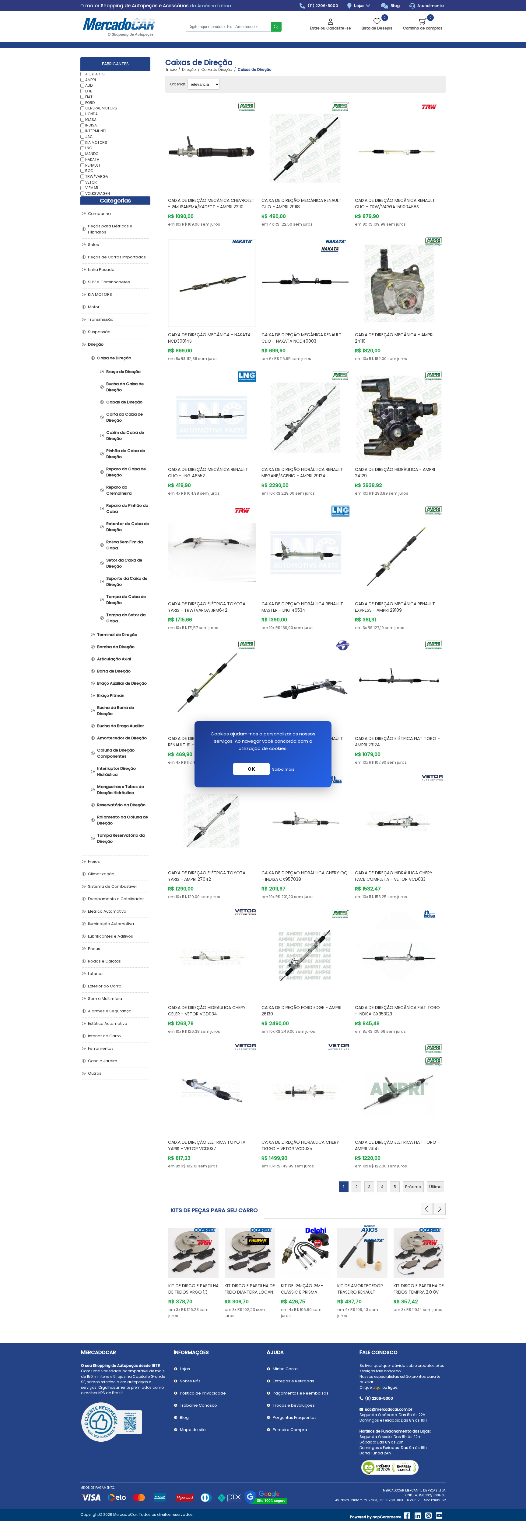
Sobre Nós (190, 1381)
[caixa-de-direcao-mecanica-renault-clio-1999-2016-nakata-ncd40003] (305, 280)
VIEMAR (91, 187)
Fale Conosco (378, 1352)
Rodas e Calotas (104, 961)
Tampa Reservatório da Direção (121, 838)
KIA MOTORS (96, 142)
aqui (377, 1387)
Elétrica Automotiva (107, 911)
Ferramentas (101, 1048)
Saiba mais (283, 769)
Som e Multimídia (105, 998)
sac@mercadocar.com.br (388, 1409)
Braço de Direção (123, 372)
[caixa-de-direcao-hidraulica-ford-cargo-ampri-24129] (399, 414)
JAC (89, 136)
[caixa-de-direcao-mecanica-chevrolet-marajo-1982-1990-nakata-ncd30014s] (212, 280)
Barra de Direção (114, 671)
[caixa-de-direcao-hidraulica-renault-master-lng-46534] (305, 549)
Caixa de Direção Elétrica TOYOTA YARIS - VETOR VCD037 (206, 1145)
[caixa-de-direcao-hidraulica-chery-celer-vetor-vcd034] (212, 953)
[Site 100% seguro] (265, 1503)
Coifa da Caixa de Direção (124, 417)
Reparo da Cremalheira (119, 490)
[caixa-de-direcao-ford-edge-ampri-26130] (305, 953)
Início (171, 69)
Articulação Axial (114, 659)
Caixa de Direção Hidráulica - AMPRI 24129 (395, 472)
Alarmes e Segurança (110, 1011)
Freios (94, 861)
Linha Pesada (101, 269)
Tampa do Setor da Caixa (126, 618)
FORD (90, 102)
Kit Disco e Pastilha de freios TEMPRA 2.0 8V (362, 1289)
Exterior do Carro (104, 986)
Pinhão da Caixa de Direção (125, 454)
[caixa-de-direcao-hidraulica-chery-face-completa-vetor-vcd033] (399, 818)
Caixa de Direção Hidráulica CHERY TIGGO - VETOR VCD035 (300, 1145)
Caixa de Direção (114, 358)
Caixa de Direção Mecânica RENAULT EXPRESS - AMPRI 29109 (395, 607)
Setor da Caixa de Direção (124, 563)
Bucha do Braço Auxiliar (120, 726)
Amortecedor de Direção (122, 738)
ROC (89, 170)
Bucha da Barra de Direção (115, 711)
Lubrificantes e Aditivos (110, 936)
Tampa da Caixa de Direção (126, 600)
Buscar (276, 27)
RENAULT (92, 165)
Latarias (95, 974)
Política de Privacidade (203, 1393)
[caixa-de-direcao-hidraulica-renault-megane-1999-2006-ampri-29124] (305, 414)
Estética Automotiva (107, 1023)
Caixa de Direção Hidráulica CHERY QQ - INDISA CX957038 (304, 876)
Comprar (219, 181)
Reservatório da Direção (121, 805)
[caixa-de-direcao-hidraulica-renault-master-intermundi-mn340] (305, 684)
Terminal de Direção (117, 635)
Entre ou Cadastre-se (330, 28)
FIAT (89, 96)
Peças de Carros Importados (117, 257)
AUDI (89, 85)
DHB (89, 91)
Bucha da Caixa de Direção (125, 387)
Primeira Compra (290, 1430)
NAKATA (92, 159)
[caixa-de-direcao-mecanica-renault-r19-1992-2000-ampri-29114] (212, 684)
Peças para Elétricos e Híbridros (110, 229)
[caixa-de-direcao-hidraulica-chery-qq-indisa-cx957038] (305, 818)
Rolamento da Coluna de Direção (122, 820)
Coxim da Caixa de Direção (125, 435)
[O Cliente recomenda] (123, 1423)
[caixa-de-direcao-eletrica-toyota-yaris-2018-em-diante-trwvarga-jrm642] (212, 549)
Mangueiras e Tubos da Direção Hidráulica (120, 790)
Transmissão (101, 319)
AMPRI (90, 79)
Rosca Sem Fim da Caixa (124, 545)
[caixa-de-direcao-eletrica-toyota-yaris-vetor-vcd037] (212, 1087)
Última (435, 1187)
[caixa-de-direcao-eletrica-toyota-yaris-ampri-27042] (212, 818)
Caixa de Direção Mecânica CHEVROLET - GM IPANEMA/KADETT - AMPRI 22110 (211, 203)
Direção (95, 344)
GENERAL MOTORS (101, 108)
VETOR (91, 182)
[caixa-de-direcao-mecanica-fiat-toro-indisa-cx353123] (399, 953)
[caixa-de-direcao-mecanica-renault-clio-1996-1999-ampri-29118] (305, 145)
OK (251, 769)
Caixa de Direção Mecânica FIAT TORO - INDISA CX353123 (397, 1010)
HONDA (91, 113)
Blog (395, 6)
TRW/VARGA (96, 176)
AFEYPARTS (95, 74)
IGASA (90, 119)
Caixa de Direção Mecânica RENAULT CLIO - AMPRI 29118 (301, 203)
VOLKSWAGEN (97, 193)
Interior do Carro (104, 1036)
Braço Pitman (110, 695)
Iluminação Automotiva (111, 924)
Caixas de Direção (124, 402)
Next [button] (439, 1209)
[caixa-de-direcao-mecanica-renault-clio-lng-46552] (212, 414)
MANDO (91, 153)
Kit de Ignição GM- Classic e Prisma (246, 1289)
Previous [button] (427, 1209)
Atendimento (430, 6)
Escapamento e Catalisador (116, 899)
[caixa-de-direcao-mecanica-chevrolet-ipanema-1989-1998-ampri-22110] (212, 145)
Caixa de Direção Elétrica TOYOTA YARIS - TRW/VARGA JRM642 (206, 607)
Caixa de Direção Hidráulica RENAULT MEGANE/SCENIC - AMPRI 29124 (302, 472)
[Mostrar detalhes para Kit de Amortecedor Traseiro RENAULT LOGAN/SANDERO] (306, 1250)
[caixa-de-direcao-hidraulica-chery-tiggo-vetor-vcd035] (305, 1087)
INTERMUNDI (95, 130)
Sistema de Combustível (112, 886)
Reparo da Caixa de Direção (126, 472)
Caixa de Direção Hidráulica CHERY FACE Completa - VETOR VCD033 (394, 876)
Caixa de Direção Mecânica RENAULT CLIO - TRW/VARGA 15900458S (395, 203)
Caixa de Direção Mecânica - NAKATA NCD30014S (209, 338)
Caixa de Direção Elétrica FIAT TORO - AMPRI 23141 (397, 1145)
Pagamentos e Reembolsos (300, 1393)
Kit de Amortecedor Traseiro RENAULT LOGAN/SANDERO (304, 1292)
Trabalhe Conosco (198, 1405)
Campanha (99, 213)
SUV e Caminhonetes (109, 282)
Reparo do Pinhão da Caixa (127, 508)
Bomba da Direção (116, 647)
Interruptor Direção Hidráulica (116, 771)
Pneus (94, 949)
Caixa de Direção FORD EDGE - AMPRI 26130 (301, 1010)
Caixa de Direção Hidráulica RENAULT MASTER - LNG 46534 (302, 607)
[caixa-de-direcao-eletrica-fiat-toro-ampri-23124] (399, 684)
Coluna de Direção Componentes (116, 753)
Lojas (360, 5)
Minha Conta (285, 1369)
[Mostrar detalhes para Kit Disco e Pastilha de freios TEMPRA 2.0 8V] (362, 1250)
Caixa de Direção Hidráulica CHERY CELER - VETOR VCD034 (207, 1010)
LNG (88, 147)
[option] (193, 1272)
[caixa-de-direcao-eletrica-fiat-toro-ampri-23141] (399, 1087)
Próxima (413, 1187)
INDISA (91, 125)
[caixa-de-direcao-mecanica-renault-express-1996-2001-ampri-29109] (399, 549)
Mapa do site (193, 1430)
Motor (94, 307)
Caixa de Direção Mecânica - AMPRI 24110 (394, 338)
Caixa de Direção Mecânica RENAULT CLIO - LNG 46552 (208, 472)
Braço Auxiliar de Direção (122, 683)
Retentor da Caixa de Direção (127, 527)
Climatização (101, 874)
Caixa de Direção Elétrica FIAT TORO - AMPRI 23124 (397, 741)
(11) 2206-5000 (322, 6)
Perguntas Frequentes (295, 1417)
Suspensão (99, 332)
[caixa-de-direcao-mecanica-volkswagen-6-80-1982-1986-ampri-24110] (399, 280)
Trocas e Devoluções (294, 1405)
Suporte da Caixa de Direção (126, 581)
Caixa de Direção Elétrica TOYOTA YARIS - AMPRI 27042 (206, 876)
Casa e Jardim (102, 1061)
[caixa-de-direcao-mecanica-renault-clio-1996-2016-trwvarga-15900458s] (399, 145)
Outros (94, 1073)
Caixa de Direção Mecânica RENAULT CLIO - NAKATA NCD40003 (301, 338)
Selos (93, 244)
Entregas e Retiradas (293, 1381)
